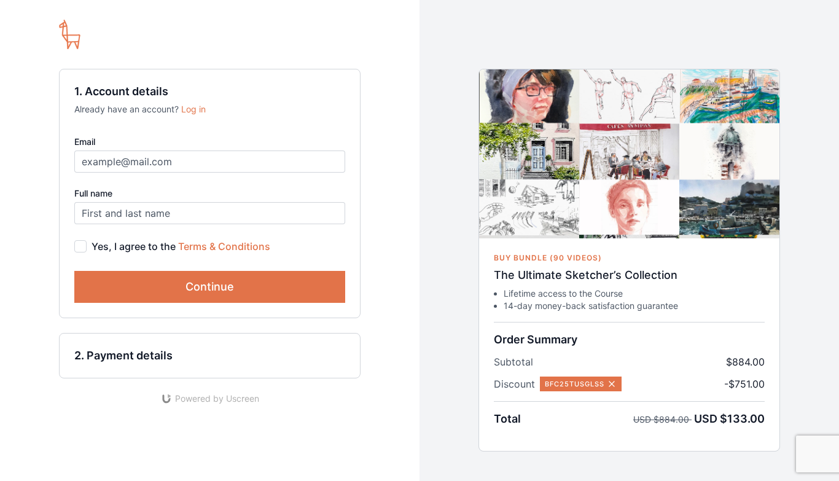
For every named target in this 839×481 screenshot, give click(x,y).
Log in (193, 109)
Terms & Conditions (224, 246)
